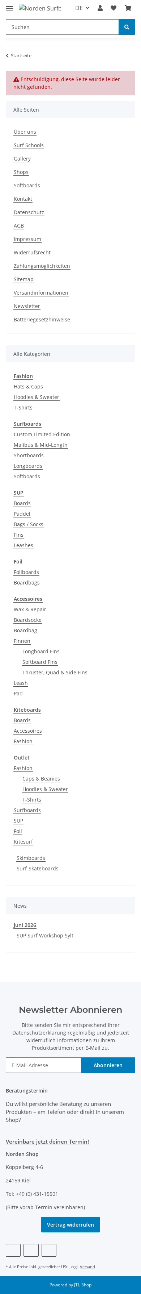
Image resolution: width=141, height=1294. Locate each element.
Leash (21, 682)
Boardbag (25, 630)
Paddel (22, 513)
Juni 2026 (25, 924)
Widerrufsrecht (32, 252)
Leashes (23, 545)
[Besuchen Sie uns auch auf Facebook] (13, 1250)
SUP (18, 820)
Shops (21, 171)
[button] (100, 8)
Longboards (28, 465)
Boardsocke (28, 619)
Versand (87, 1266)
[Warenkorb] (128, 8)
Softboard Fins (39, 661)
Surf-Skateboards (38, 868)
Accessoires (28, 730)
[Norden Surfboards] (40, 8)
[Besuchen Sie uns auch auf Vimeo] (31, 1250)
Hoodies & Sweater (36, 397)
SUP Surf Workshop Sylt (45, 935)
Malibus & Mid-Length (41, 444)
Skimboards (31, 857)
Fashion (23, 741)
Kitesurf (23, 841)
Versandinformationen (41, 292)
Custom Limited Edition (42, 434)
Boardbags (27, 582)
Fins (19, 534)
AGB (19, 225)
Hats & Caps (28, 386)
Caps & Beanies (41, 778)
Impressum (27, 239)
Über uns (25, 131)
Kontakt (23, 198)
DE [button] (79, 8)
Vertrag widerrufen (70, 1224)
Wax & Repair (30, 609)
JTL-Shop (82, 1285)
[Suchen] (127, 27)
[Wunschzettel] (113, 8)
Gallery (22, 158)
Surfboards (27, 810)
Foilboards (26, 572)
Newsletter (27, 306)
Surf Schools (29, 145)
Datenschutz (29, 212)
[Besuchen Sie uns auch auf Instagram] (49, 1250)
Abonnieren (108, 1065)
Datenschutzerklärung (39, 1032)
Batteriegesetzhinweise (42, 319)
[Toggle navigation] (9, 5)
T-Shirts (23, 407)
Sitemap (24, 279)
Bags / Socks (28, 524)
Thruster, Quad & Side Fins (54, 672)
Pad (18, 693)
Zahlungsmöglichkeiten (42, 265)
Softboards (27, 185)
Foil (18, 831)
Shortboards (29, 455)
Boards (22, 503)
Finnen (22, 640)
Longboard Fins (41, 651)
